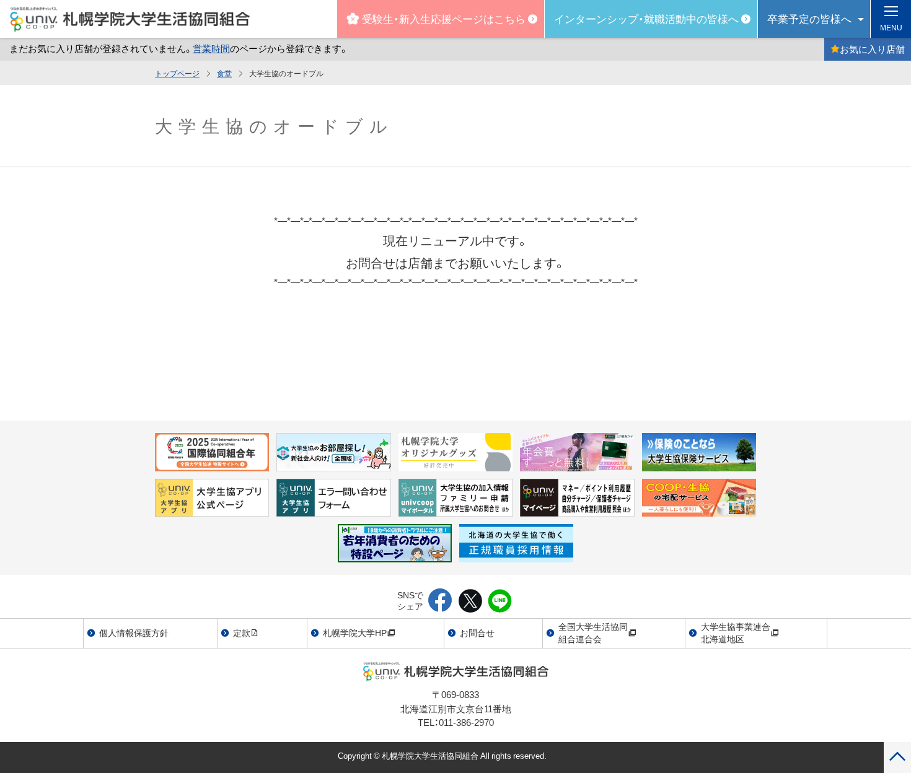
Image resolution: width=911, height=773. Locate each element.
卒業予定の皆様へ (809, 18)
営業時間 (211, 48)
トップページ (177, 73)
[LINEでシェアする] (500, 601)
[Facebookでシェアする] (440, 601)
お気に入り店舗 (872, 49)
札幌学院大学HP (355, 632)
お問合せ (477, 632)
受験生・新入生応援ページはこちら (444, 18)
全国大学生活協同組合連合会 (593, 632)
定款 (241, 632)
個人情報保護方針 (134, 632)
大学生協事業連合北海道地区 (735, 632)
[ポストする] (470, 601)
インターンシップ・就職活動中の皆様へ (646, 18)
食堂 (224, 73)
